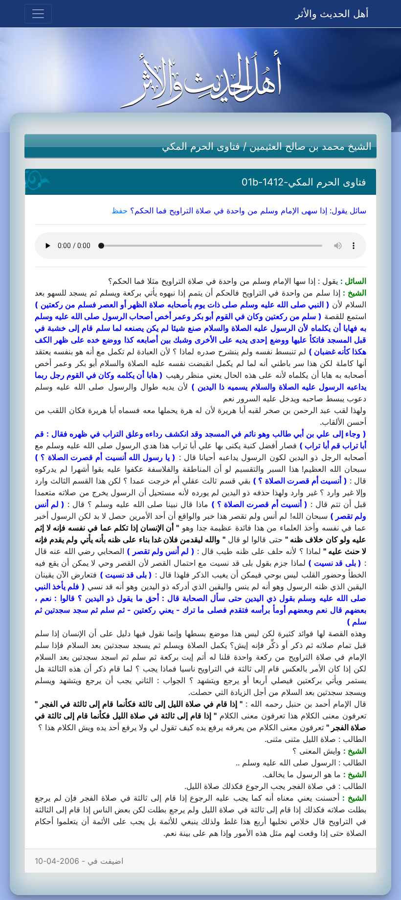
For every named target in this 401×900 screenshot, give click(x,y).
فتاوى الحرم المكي (201, 146)
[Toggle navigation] (38, 13)
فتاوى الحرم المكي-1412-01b (304, 182)
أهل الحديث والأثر (332, 14)
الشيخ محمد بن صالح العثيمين (310, 146)
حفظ (119, 210)
